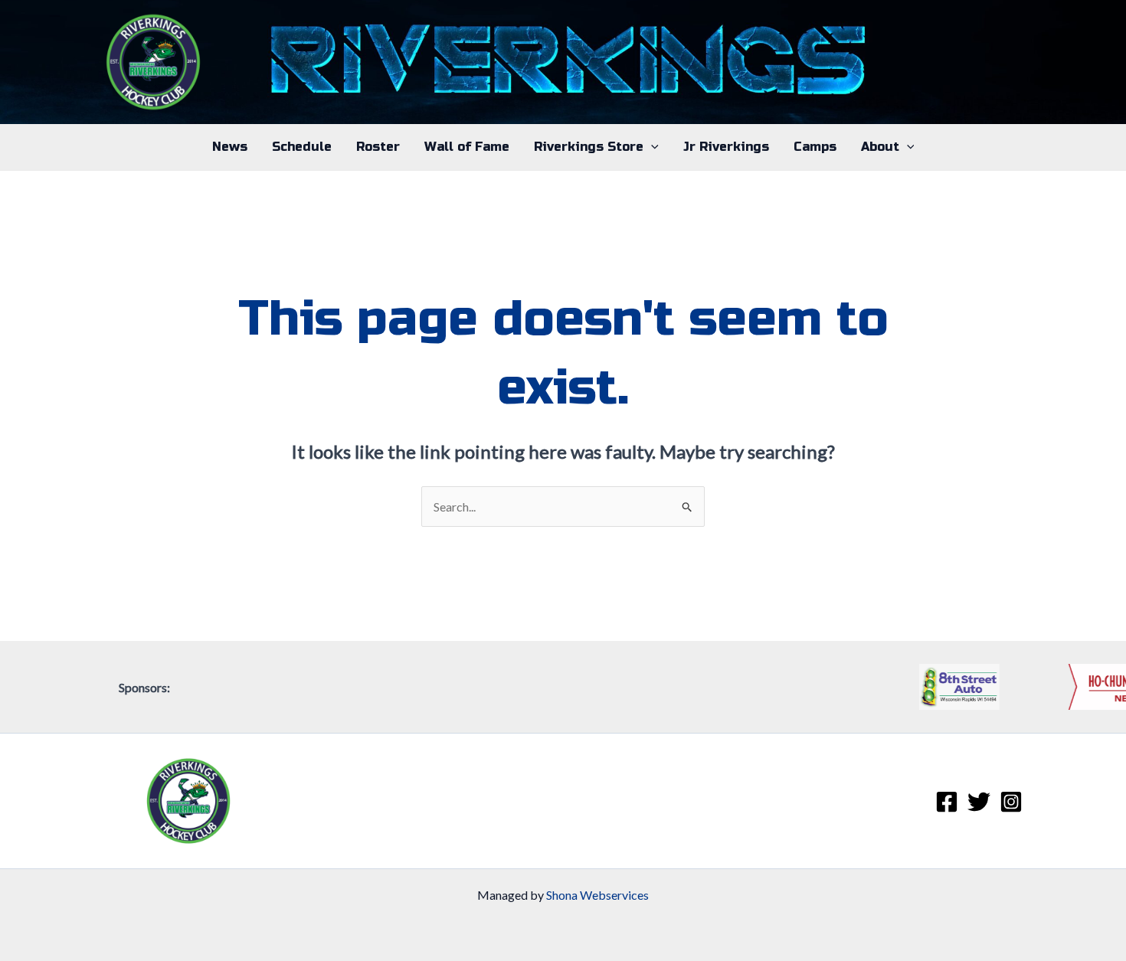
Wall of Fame (466, 146)
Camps (815, 146)
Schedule (302, 146)
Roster (378, 146)
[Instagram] (1011, 801)
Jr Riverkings (726, 146)
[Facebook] (946, 801)
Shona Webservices (597, 894)
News (229, 146)
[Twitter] (978, 801)
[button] (651, 147)
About (880, 146)
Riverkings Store (588, 146)
